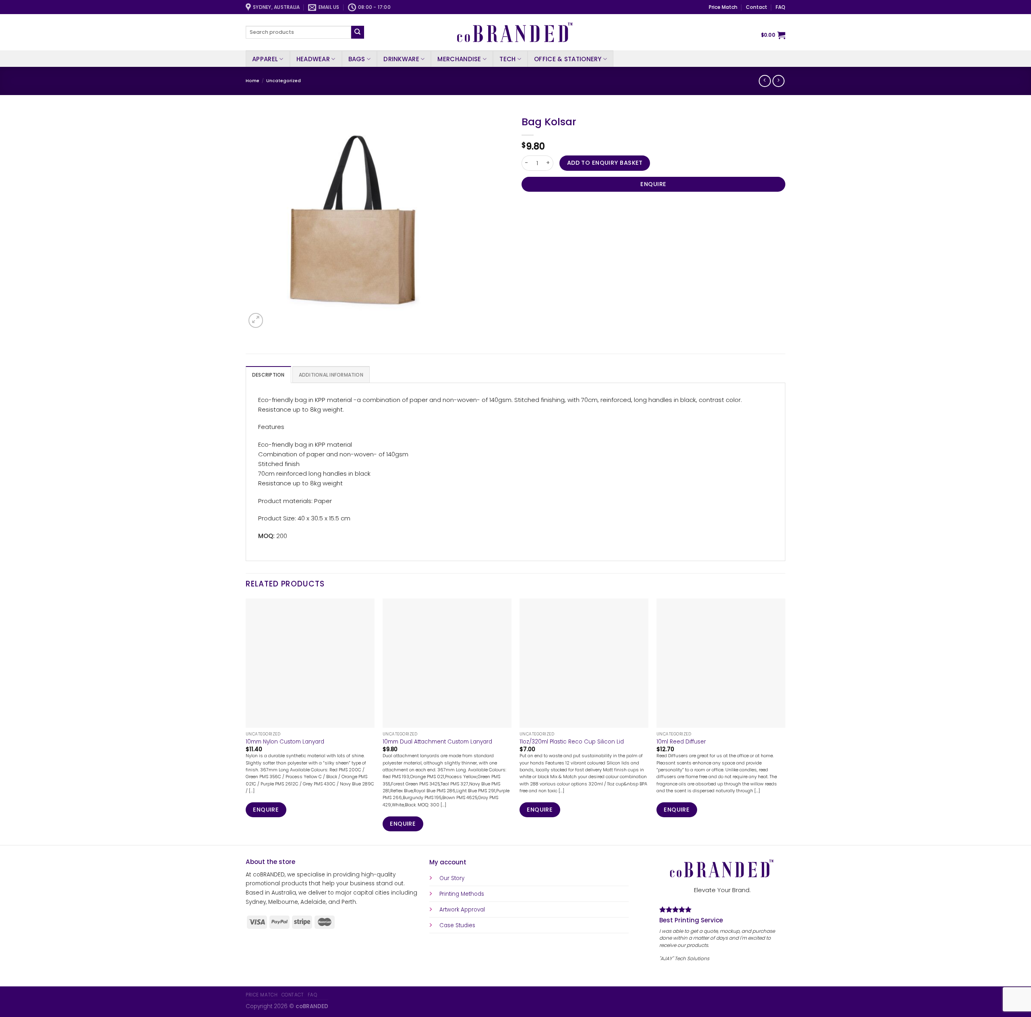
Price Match (723, 7)
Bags (356, 59)
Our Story (451, 878)
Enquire (653, 184)
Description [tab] (268, 374)
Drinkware (401, 59)
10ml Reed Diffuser (681, 742)
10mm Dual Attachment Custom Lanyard (437, 742)
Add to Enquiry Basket (605, 163)
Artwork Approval (462, 909)
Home (252, 81)
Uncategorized (283, 81)
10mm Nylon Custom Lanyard (285, 742)
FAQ (780, 7)
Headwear (313, 59)
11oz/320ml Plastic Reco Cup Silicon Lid (572, 742)
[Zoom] (255, 320)
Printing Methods (461, 894)
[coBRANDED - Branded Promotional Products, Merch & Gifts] (515, 32)
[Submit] (357, 32)
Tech (507, 59)
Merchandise (459, 59)
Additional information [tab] (331, 374)
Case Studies (457, 925)
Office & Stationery (568, 59)
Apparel (265, 59)
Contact (756, 7)
